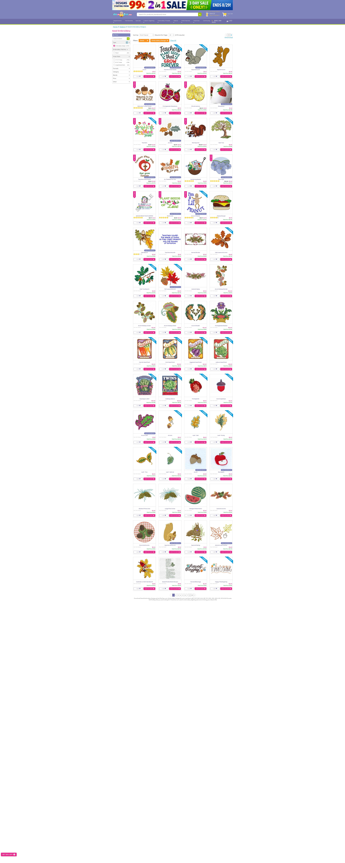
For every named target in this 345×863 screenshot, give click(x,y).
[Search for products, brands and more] (200, 14)
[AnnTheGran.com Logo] (122, 14)
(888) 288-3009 (217, 21)
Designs (122, 27)
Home (115, 27)
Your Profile (214, 15)
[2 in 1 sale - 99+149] (172, 5)
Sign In (212, 13)
